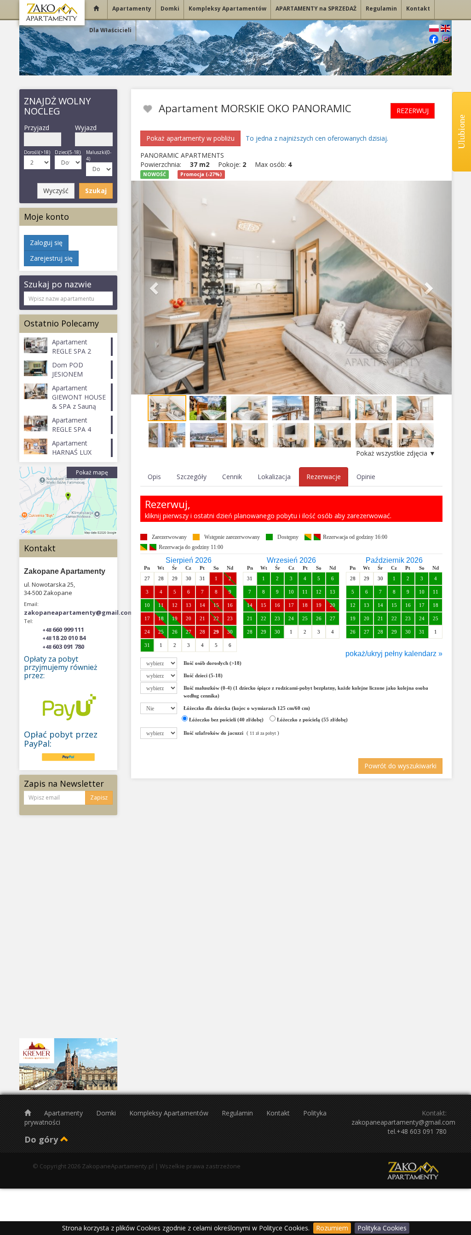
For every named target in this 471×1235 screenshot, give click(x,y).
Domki (107, 1113)
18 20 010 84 (64, 638)
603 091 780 (63, 646)
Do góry (42, 1139)
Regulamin (238, 1113)
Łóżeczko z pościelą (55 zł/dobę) (312, 719)
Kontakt (279, 1113)
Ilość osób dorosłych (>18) (212, 663)
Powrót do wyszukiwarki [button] (400, 765)
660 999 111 (63, 629)
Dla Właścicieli (110, 30)
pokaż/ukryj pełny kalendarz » (393, 654)
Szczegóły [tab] (192, 476)
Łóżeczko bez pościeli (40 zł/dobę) (226, 719)
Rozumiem (332, 1228)
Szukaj (96, 190)
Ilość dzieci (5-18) (203, 675)
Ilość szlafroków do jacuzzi (213, 733)
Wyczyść (56, 190)
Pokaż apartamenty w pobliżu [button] (190, 138)
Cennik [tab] (232, 476)
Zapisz (99, 797)
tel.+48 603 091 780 (417, 1131)
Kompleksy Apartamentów (169, 1113)
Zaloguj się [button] (46, 242)
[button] (155, 288)
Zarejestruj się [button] (51, 258)
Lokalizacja (274, 476)
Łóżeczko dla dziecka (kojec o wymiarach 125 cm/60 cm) (247, 708)
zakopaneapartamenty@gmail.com (78, 612)
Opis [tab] (154, 476)
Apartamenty (64, 1113)
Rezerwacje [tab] (323, 476)
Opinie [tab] (365, 476)
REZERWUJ (412, 110)
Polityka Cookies (382, 1228)
